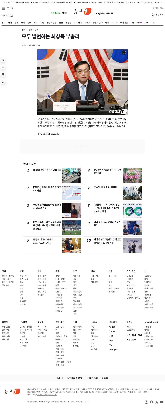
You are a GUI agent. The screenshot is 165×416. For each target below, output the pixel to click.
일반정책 (5, 330)
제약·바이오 (42, 330)
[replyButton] (2, 67)
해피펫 (65, 13)
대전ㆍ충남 (77, 295)
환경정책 (41, 295)
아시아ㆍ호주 (60, 282)
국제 (57, 271)
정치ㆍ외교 (113, 276)
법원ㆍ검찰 (24, 279)
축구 (92, 333)
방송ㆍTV (77, 330)
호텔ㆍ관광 (148, 304)
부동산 (5, 322)
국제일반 (58, 311)
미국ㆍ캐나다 (60, 279)
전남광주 (76, 301)
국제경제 (58, 295)
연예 (75, 322)
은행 (128, 282)
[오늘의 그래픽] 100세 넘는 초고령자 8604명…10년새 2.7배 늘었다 (107, 208)
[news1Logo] (12, 391)
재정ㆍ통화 (42, 279)
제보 (161, 8)
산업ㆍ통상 (42, 282)
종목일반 (94, 349)
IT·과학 (23, 322)
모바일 (22, 333)
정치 (4, 271)
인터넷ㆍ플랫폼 (26, 327)
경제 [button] (24, 29)
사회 (22, 271)
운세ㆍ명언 (59, 352)
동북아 (57, 276)
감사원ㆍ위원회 (8, 282)
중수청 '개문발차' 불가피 (105, 187)
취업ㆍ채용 (148, 307)
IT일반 (22, 336)
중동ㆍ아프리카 (61, 288)
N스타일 (76, 346)
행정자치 (76, 276)
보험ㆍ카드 (131, 285)
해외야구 (94, 330)
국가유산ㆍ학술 (61, 336)
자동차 (146, 285)
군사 (110, 279)
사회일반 (23, 304)
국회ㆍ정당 (6, 279)
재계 (146, 279)
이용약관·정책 (92, 378)
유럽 (57, 285)
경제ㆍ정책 (42, 276)
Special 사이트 (151, 322)
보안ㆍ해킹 (24, 339)
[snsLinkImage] (146, 402)
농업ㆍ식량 (42, 292)
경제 (40, 271)
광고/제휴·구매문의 (74, 378)
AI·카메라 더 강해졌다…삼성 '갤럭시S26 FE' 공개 (45, 2)
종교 (57, 333)
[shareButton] (2, 59)
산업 (146, 271)
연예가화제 (77, 327)
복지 (21, 285)
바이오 (40, 322)
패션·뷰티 (148, 298)
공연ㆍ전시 (59, 327)
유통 (146, 292)
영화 (75, 333)
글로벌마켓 (131, 330)
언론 (57, 343)
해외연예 (76, 339)
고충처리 (105, 378)
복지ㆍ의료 (42, 327)
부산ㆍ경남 (77, 307)
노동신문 (109, 13)
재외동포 (94, 282)
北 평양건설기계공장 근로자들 (47, 169)
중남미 (57, 292)
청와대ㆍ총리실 (8, 276)
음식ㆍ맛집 (59, 365)
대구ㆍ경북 (77, 304)
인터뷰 (75, 343)
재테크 (129, 295)
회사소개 (60, 378)
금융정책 (130, 279)
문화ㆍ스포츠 (114, 288)
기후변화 (58, 298)
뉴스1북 (147, 343)
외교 (93, 271)
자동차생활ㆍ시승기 (63, 362)
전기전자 (147, 282)
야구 (92, 327)
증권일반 (130, 288)
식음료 (146, 301)
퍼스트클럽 (148, 346)
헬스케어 (41, 333)
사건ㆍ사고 (24, 276)
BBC (128, 327)
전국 (75, 271)
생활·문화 (59, 322)
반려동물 (58, 358)
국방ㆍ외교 (95, 276)
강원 (75, 288)
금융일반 (130, 276)
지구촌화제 (59, 307)
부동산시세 (6, 336)
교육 (21, 282)
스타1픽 (147, 333)
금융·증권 (131, 271)
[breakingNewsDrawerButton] (8, 8)
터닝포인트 (148, 339)
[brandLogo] (82, 11)
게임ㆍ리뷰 (24, 343)
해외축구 (94, 336)
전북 (75, 298)
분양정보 (5, 333)
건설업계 (5, 339)
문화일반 (58, 339)
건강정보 (58, 346)
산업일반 (147, 276)
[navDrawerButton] (3, 8)
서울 (75, 279)
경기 (75, 282)
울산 (75, 311)
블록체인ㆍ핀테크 (133, 298)
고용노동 (41, 288)
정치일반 (5, 285)
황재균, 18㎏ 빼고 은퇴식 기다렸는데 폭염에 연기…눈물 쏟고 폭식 (94, 2)
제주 (75, 314)
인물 (21, 298)
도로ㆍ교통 (59, 355)
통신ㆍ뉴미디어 (26, 330)
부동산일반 (6, 327)
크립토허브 (55, 13)
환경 (21, 292)
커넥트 (155, 8)
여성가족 (23, 301)
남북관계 (112, 292)
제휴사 (129, 322)
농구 (92, 343)
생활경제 (147, 295)
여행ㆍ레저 (59, 349)
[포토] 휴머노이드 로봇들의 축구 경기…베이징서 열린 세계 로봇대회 (47, 225)
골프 (92, 346)
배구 (92, 339)
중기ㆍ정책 (148, 288)
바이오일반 (42, 336)
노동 (21, 288)
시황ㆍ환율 (131, 292)
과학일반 (23, 346)
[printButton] (2, 81)
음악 (75, 336)
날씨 (21, 295)
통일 (92, 279)
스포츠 (94, 322)
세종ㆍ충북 (77, 292)
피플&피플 (59, 304)
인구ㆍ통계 (42, 285)
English (100, 13)
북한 (111, 271)
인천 (75, 285)
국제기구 (58, 301)
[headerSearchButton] (12, 8)
